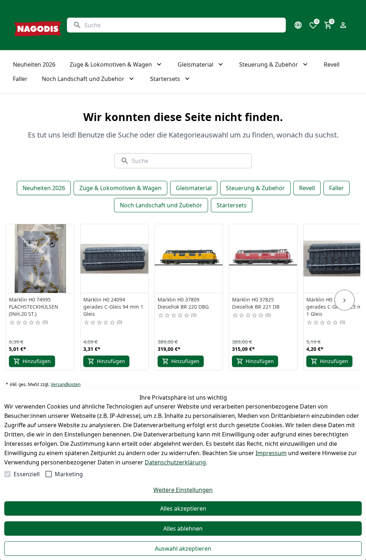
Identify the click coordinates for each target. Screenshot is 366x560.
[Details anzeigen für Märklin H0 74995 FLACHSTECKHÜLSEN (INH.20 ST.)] (40, 258)
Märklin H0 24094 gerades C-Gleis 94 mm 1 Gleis (113, 306)
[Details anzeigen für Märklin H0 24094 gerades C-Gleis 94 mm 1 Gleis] (114, 258)
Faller (336, 188)
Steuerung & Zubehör (255, 188)
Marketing (69, 474)
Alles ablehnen (183, 528)
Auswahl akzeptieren (183, 548)
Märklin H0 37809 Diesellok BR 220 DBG (183, 303)
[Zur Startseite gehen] (37, 25)
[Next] (345, 300)
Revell (307, 188)
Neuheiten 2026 (44, 188)
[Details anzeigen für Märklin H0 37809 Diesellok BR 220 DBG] (189, 258)
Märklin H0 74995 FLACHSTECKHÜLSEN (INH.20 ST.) (33, 306)
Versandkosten (65, 384)
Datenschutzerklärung (175, 462)
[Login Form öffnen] (343, 25)
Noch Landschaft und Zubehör (161, 205)
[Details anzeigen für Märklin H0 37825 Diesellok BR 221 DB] (263, 258)
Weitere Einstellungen (183, 490)
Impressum (271, 453)
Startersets (232, 205)
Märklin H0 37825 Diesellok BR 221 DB (256, 303)
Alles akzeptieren (183, 508)
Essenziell (27, 474)
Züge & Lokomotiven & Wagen (120, 188)
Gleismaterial (194, 188)
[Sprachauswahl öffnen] (298, 25)
